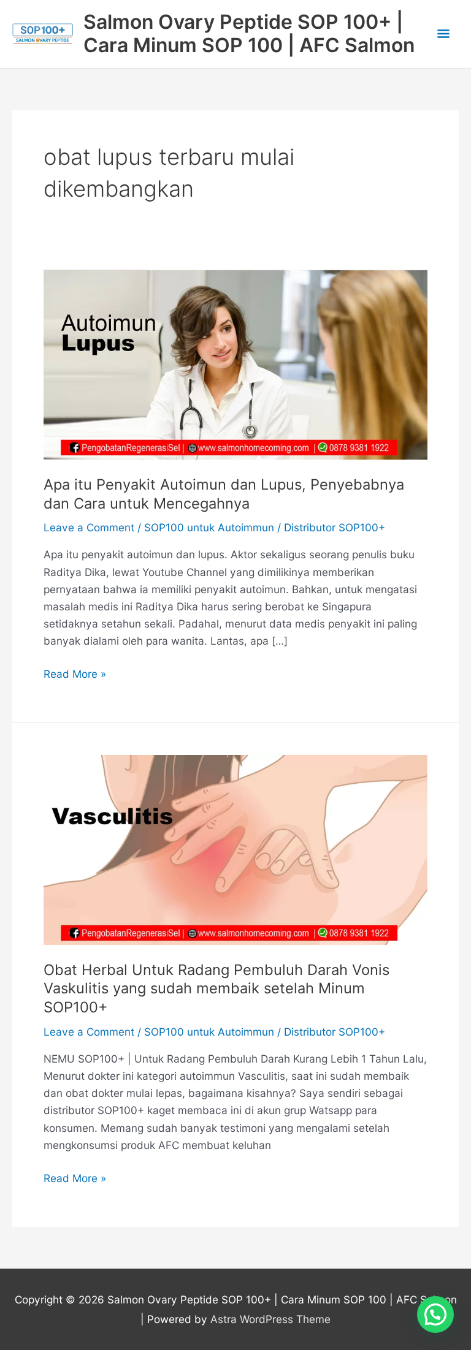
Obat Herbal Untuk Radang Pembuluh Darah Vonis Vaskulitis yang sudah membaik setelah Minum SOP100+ (216, 989)
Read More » (75, 675)
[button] (435, 1314)
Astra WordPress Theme (270, 1319)
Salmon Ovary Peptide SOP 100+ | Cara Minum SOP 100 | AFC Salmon (249, 33)
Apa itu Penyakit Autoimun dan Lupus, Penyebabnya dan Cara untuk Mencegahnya (224, 494)
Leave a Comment (89, 527)
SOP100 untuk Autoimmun (209, 527)
